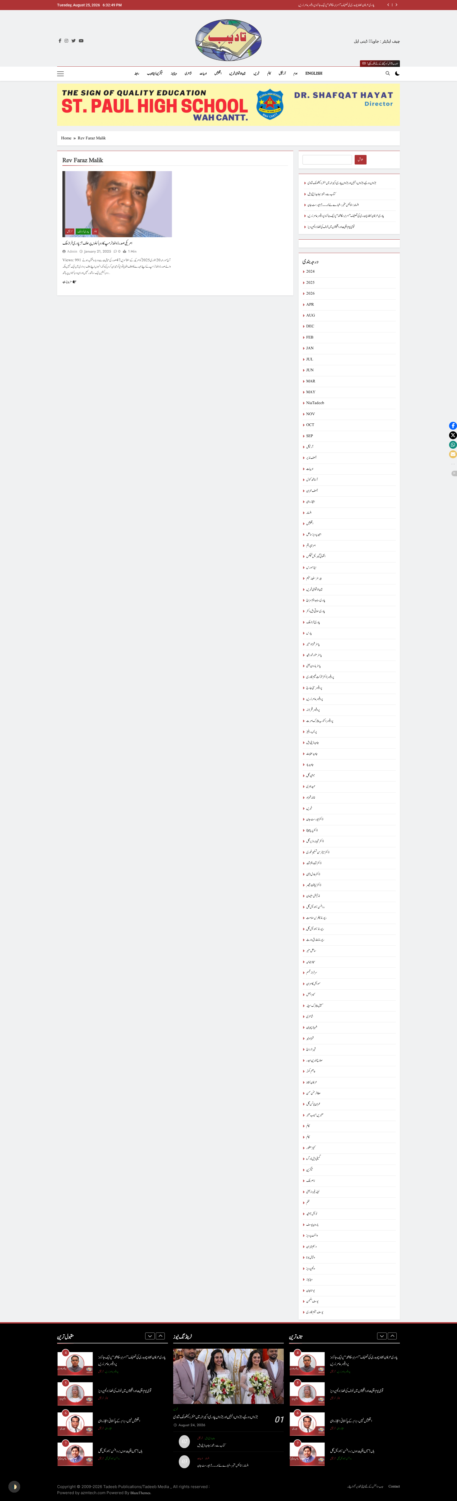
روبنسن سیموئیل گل (315, 907)
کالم (269, 73)
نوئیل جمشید (311, 1214)
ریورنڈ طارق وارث (315, 940)
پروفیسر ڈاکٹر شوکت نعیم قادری (320, 677)
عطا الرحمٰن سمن (313, 1093)
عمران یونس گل (313, 1104)
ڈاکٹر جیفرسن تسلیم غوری (317, 852)
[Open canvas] (60, 74)
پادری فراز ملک (83, 231)
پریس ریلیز (311, 732)
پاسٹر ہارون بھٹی (313, 666)
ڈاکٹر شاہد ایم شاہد (313, 863)
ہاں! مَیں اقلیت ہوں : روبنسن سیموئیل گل (120, 1421)
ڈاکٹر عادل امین (313, 874)
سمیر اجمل (311, 994)
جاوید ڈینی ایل (312, 742)
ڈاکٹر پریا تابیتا (312, 830)
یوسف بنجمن (312, 1301)
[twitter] (73, 41)
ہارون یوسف (312, 1225)
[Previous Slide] (388, 5)
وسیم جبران (311, 1247)
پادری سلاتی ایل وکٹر (315, 611)
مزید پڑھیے (66, 281)
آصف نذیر (311, 458)
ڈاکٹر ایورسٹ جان (314, 819)
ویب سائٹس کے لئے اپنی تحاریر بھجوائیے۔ (365, 1486)
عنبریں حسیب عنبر (314, 1115)
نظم (308, 1203)
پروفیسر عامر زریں (314, 699)
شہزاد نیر (310, 1038)
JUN (310, 370)
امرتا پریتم (311, 545)
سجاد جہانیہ (310, 962)
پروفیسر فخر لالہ (313, 710)
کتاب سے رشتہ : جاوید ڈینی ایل (322, 194)
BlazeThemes (140, 1493)
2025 (310, 283)
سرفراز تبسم (311, 973)
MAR (310, 381)
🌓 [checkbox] (14, 1486)
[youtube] (81, 41)
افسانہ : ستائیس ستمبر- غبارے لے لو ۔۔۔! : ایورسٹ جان (333, 205)
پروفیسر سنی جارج (314, 688)
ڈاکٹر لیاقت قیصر (313, 885)
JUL (309, 359)
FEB (309, 337)
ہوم (296, 73)
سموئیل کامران (313, 984)
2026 (310, 293)
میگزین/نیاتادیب (155, 73)
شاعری (188, 73)
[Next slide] (396, 5)
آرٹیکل (282, 73)
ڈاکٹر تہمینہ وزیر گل (315, 841)
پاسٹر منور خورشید (314, 655)
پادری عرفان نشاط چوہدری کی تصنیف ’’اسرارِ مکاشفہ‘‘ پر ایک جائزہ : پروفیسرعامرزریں (346, 216)
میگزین (309, 1170)
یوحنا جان (310, 1290)
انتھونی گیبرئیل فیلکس (315, 556)
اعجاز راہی (310, 502)
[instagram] (66, 41)
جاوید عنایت (312, 754)
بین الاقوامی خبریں (237, 73)
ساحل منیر (311, 951)
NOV (310, 414)
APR (310, 305)
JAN (310, 348)
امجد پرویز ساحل (313, 534)
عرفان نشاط (311, 1082)
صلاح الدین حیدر (314, 1060)
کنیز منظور (310, 1148)
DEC (310, 326)
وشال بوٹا (310, 1257)
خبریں (256, 73)
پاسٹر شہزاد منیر (313, 644)
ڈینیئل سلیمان (313, 896)
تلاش (360, 160)
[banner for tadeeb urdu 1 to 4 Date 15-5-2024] (228, 105)
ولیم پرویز (310, 1268)
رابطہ (136, 73)
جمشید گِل (310, 776)
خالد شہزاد (310, 797)
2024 (310, 271)
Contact (394, 1486)
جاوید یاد (310, 764)
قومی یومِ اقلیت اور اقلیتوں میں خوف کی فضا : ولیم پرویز (331, 227)
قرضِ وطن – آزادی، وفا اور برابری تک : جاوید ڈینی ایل (126, 1451)
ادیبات (203, 73)
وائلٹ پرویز (312, 1235)
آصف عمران (312, 491)
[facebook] (60, 41)
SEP (309, 436)
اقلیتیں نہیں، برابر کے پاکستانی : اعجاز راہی (119, 1391)
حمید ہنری (310, 786)
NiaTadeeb (315, 403)
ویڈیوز (174, 73)
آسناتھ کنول (312, 480)
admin (72, 251)
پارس (309, 633)
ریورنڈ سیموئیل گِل (315, 929)
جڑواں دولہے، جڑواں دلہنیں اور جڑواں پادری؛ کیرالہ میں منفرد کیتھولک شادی (340, 5)
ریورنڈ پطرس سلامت (316, 918)
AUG (310, 315)
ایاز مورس (311, 567)
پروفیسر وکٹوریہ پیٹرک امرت (319, 721)
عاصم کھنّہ (310, 1071)
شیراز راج (311, 1049)
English (313, 73)
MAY (311, 392)
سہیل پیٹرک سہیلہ (314, 1006)
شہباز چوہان (311, 1027)
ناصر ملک (310, 1181)
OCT (310, 425)
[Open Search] (388, 73)
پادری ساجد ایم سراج (315, 600)
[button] (453, 426)
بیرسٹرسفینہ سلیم (314, 578)
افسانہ (308, 513)
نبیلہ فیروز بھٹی (313, 1192)
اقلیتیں (217, 73)
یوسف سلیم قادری (314, 1312)
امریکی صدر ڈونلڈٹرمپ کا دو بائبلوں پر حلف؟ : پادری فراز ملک (97, 243)
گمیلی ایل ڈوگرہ (313, 1159)
